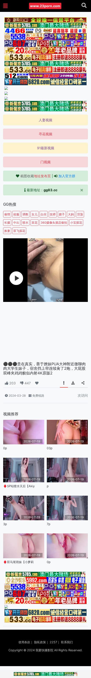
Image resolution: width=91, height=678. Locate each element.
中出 (16, 222)
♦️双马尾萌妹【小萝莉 (18, 562)
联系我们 (67, 642)
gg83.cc (50, 190)
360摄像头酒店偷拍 (54, 222)
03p (49, 448)
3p (5, 524)
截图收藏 (35, 176)
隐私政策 (40, 642)
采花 (34, 222)
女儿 (34, 214)
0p (5, 448)
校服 (16, 214)
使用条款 (24, 642)
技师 (53, 214)
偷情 (7, 214)
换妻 (7, 231)
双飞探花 (19, 231)
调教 (25, 214)
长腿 (7, 222)
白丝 (44, 214)
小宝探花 (76, 222)
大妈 (71, 214)
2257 (53, 642)
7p (48, 524)
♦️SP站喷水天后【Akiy (19, 486)
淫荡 (80, 214)
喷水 (25, 222)
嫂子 (62, 214)
